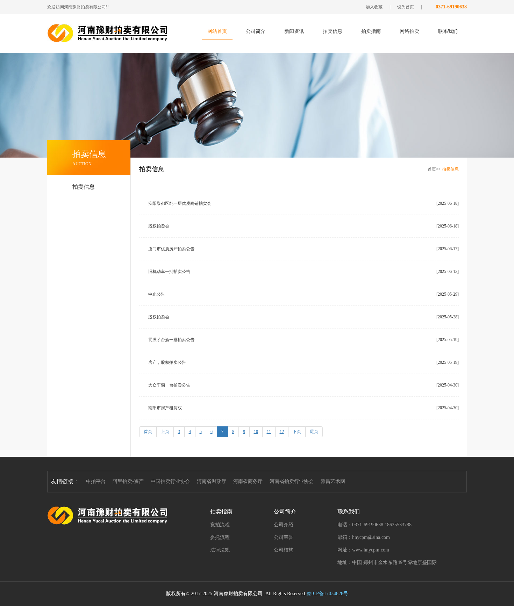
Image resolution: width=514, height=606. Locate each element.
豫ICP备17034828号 (327, 593)
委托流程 (220, 537)
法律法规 (220, 550)
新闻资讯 (294, 31)
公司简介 (255, 31)
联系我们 (448, 31)
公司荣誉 (283, 537)
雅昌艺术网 (333, 481)
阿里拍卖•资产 (128, 481)
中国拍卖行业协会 (170, 481)
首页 (148, 431)
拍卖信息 (332, 31)
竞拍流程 (220, 524)
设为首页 (405, 7)
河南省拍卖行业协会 (292, 481)
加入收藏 (374, 7)
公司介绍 (283, 524)
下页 (297, 431)
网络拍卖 (409, 31)
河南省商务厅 (248, 481)
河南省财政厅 (211, 481)
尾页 (314, 431)
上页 (165, 431)
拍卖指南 (371, 31)
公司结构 (283, 550)
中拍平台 (96, 481)
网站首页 (217, 31)
